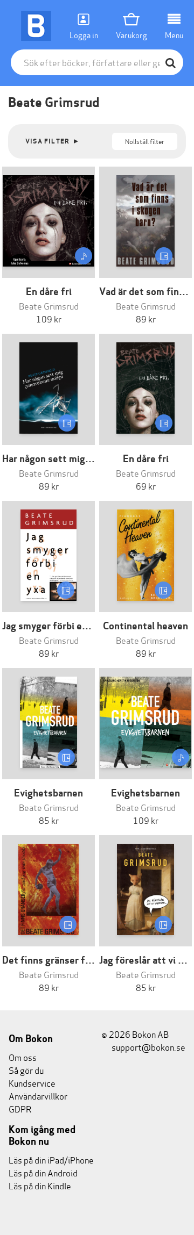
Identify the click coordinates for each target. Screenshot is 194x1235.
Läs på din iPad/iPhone (51, 1159)
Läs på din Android (43, 1172)
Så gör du (26, 1070)
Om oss (23, 1057)
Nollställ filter (144, 141)
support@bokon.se (147, 1046)
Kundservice (32, 1082)
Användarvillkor (38, 1095)
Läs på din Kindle (40, 1185)
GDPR (20, 1108)
